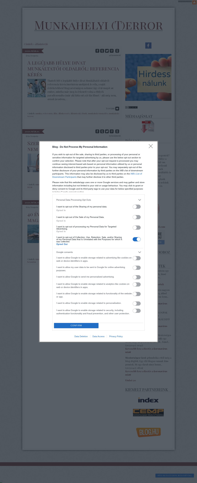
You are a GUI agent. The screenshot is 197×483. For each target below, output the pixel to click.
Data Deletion (81, 336)
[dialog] (98, 241)
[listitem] (98, 200)
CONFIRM (76, 325)
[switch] (137, 207)
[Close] (152, 147)
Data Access (98, 336)
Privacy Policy (116, 336)
